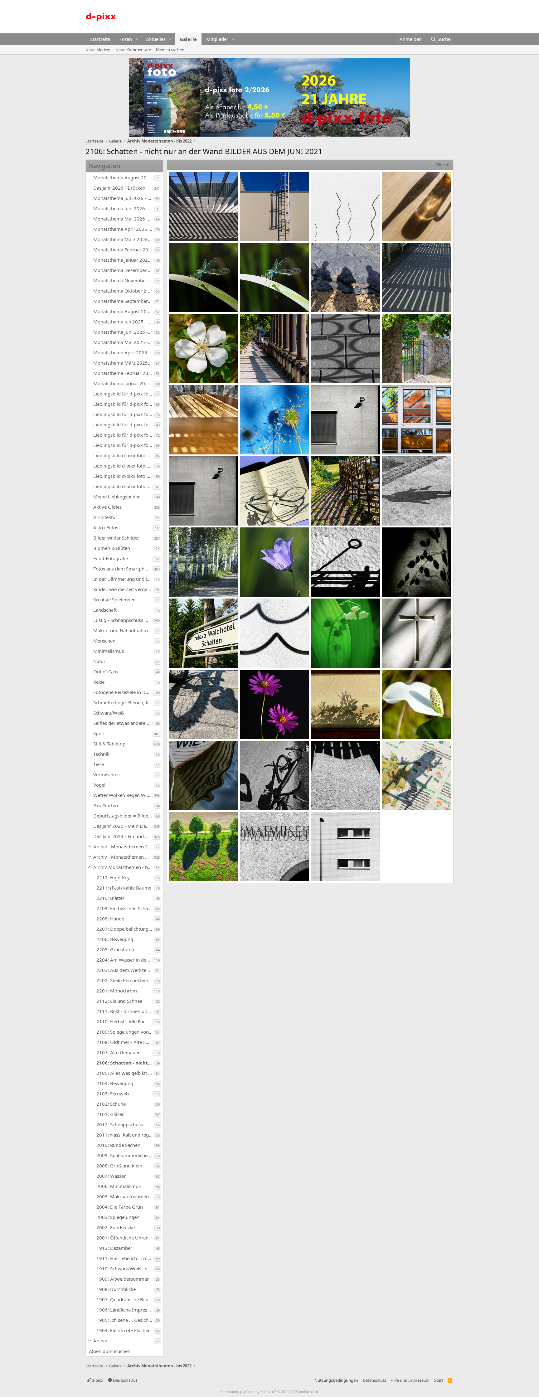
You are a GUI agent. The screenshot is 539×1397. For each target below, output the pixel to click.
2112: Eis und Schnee (119, 1001)
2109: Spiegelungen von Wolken (125, 1032)
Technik (101, 754)
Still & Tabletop (109, 743)
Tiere (98, 764)
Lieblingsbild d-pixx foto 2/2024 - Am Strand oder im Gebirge (123, 476)
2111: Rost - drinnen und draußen (125, 1011)
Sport (99, 733)
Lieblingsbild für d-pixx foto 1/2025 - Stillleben (123, 445)
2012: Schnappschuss (119, 1124)
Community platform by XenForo (269, 1391)
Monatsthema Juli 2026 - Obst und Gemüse (123, 198)
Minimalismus (108, 651)
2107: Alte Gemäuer (118, 1052)
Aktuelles (156, 39)
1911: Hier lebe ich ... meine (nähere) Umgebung (125, 1258)
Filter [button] (440, 164)
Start (438, 1380)
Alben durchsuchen (109, 1351)
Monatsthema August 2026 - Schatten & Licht (123, 177)
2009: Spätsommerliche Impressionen (125, 1155)
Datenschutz (374, 1380)
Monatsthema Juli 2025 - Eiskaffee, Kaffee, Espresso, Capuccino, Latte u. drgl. (123, 321)
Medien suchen (170, 49)
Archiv (100, 1340)
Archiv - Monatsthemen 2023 (123, 857)
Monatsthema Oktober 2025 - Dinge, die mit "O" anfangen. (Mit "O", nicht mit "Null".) (123, 291)
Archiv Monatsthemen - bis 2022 (123, 867)
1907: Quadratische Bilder (124, 1299)
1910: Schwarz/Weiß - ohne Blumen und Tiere (125, 1268)
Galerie (188, 39)
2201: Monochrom (116, 990)
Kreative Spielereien (114, 599)
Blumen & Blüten (111, 548)
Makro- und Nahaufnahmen (123, 630)
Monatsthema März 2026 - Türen (123, 239)
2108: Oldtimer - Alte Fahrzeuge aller (124, 1042)
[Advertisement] (340, 16)
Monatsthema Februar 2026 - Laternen (123, 249)
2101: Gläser (110, 1114)
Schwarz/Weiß (108, 713)
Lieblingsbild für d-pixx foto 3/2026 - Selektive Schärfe (123, 393)
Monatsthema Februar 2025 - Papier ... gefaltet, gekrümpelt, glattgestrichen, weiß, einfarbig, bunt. (123, 373)
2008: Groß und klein (119, 1165)
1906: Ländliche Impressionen (125, 1310)
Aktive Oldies (107, 507)
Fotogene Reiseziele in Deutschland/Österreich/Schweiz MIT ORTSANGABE (123, 692)
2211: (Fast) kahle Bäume (123, 888)
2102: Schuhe (111, 1104)
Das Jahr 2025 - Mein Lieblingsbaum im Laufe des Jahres (123, 826)
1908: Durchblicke (116, 1289)
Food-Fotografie (110, 558)
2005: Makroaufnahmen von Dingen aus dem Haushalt (125, 1196)
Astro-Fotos (105, 527)
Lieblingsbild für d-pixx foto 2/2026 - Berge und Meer (123, 404)
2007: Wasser (111, 1176)
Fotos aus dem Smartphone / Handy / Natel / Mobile (123, 568)
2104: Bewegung (114, 1083)
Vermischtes (106, 774)
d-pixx (97, 1380)
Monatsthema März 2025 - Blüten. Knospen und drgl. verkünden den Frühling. (123, 363)
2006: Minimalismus (118, 1186)
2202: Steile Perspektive (122, 980)
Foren (125, 39)
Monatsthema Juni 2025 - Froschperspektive (123, 332)
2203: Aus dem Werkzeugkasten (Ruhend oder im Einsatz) (125, 970)
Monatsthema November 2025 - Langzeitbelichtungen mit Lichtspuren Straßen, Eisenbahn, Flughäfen (123, 280)
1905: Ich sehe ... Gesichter (125, 1320)
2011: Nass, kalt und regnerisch (125, 1135)
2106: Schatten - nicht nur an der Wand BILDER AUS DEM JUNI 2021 (125, 1063)
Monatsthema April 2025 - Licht (123, 352)
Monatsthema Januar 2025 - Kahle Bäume (123, 383)
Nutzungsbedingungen (336, 1380)
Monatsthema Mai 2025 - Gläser (123, 342)
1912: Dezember (114, 1248)
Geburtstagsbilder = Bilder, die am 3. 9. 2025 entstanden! (123, 815)
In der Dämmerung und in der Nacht (123, 579)
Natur (99, 661)
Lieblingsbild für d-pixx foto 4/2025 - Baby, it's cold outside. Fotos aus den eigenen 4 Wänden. (123, 424)
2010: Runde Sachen (118, 1145)
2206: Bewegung (114, 939)
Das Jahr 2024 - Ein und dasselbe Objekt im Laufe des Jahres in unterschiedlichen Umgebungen (123, 836)
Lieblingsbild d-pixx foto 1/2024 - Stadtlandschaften (123, 486)
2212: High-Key (113, 877)
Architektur (105, 517)
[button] (137, 39)
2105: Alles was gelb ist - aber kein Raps (125, 1073)
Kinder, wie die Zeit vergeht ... (123, 589)
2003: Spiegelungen (117, 1217)
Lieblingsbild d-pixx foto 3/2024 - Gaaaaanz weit (123, 466)
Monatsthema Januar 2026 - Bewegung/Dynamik (123, 260)
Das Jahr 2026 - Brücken (119, 188)
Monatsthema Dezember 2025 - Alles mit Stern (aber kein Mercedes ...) (123, 270)
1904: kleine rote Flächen (123, 1330)
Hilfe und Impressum (410, 1380)
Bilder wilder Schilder (116, 538)
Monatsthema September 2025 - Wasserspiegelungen (123, 301)
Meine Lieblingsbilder (116, 496)
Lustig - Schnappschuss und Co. (123, 620)
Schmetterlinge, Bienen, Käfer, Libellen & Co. (123, 702)
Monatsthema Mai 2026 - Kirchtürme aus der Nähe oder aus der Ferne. (123, 219)
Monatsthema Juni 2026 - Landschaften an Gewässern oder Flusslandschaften (123, 208)
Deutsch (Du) (124, 1380)
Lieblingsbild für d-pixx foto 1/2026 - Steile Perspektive (123, 414)
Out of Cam (105, 671)
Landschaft (105, 610)
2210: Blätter (110, 898)
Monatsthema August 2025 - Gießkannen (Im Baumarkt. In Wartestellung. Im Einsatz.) (123, 311)
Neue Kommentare (133, 49)
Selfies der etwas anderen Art (123, 723)
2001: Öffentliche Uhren (122, 1238)
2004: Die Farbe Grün (119, 1207)
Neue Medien (97, 49)
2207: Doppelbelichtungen (125, 929)
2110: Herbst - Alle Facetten (124, 1021)
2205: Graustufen (115, 949)
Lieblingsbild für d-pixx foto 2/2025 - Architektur (123, 435)
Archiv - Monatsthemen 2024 (123, 846)
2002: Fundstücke (115, 1227)
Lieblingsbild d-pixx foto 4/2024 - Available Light (123, 455)
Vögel (99, 785)
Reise (98, 682)
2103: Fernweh (112, 1093)
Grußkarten (105, 805)
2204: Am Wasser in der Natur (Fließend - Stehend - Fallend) (124, 960)
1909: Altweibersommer (122, 1279)
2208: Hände (110, 918)
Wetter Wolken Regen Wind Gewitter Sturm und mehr (123, 795)
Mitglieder (217, 39)
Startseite (100, 39)
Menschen (104, 641)
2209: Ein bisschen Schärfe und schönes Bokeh (125, 908)
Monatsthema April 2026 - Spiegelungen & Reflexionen (123, 229)
